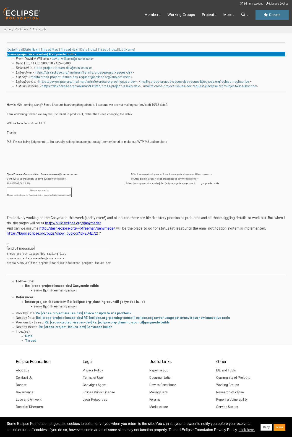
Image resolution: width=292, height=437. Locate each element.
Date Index (88, 49)
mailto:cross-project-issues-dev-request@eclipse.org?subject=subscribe (195, 81)
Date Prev (15, 49)
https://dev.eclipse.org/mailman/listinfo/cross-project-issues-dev (83, 72)
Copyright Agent (95, 385)
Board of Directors (29, 407)
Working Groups (181, 14)
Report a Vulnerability (232, 399)
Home (6, 29)
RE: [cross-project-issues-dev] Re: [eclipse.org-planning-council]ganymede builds (107, 322)
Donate (274, 15)
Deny (266, 427)
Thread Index (107, 49)
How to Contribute (162, 385)
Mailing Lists (158, 392)
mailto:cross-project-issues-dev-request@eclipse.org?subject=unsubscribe (200, 86)
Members (152, 14)
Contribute (21, 29)
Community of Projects (233, 377)
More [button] (227, 14)
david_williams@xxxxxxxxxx (72, 59)
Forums (155, 399)
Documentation (160, 377)
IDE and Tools (226, 370)
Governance (25, 392)
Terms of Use (93, 377)
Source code (39, 29)
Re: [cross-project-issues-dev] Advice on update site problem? (83, 313)
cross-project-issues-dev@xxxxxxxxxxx (63, 68)
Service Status (227, 407)
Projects (209, 14)
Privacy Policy (93, 370)
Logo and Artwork (29, 399)
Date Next (31, 49)
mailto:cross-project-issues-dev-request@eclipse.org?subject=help (80, 77)
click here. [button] (247, 430)
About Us (22, 370)
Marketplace (158, 407)
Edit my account (253, 3)
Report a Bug (158, 370)
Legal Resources (95, 399)
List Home (126, 49)
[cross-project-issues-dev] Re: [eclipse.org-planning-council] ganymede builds (85, 302)
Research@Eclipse (230, 392)
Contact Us (24, 377)
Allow (279, 427)
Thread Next (69, 49)
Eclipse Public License (99, 392)
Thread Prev (49, 49)
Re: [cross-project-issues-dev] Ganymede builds (62, 286)
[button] (244, 14)
